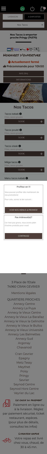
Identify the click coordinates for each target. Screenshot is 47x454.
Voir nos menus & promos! (23, 210)
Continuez (23, 236)
